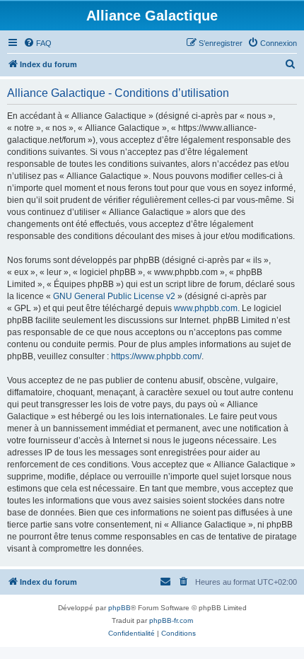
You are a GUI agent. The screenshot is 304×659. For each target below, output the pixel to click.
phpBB (119, 608)
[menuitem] (37, 43)
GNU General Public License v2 (114, 296)
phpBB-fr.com (171, 620)
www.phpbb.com (206, 308)
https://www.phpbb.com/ (156, 356)
